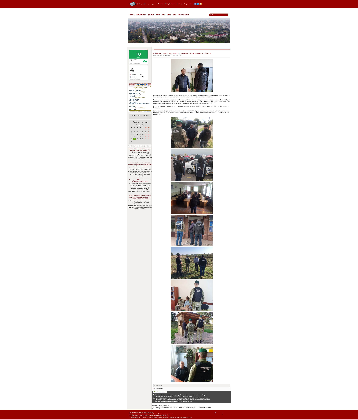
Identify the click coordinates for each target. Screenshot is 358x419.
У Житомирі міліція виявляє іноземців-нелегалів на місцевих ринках (172, 401)
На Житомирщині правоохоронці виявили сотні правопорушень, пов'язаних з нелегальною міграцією (181, 398)
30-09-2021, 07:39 (168, 55)
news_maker (160, 55)
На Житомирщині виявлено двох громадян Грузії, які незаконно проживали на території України (180, 395)
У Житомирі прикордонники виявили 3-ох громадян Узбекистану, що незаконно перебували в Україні (181, 399)
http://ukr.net (188, 407)
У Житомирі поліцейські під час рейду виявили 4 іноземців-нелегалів (172, 396)
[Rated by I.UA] (219, 414)
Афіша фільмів (156, 405)
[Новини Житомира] (142, 4)
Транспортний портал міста (184, 4)
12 (137, 134)
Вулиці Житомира (170, 4)
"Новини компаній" (163, 417)
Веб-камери (160, 4)
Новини (161, 388)
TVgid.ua (194, 407)
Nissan (161, 408)
